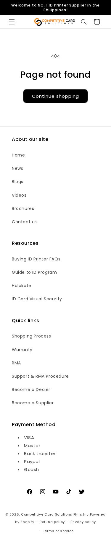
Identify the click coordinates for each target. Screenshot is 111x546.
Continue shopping (55, 96)
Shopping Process (31, 336)
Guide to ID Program (34, 272)
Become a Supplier (33, 403)
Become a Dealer (31, 389)
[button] (11, 21)
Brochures (23, 208)
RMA (16, 363)
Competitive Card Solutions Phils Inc (55, 514)
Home (18, 155)
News (17, 168)
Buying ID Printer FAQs (36, 259)
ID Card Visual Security (37, 299)
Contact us (24, 222)
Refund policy (52, 521)
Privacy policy (83, 521)
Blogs (17, 182)
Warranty (22, 350)
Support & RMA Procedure (40, 376)
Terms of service (58, 531)
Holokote (21, 286)
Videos (19, 195)
